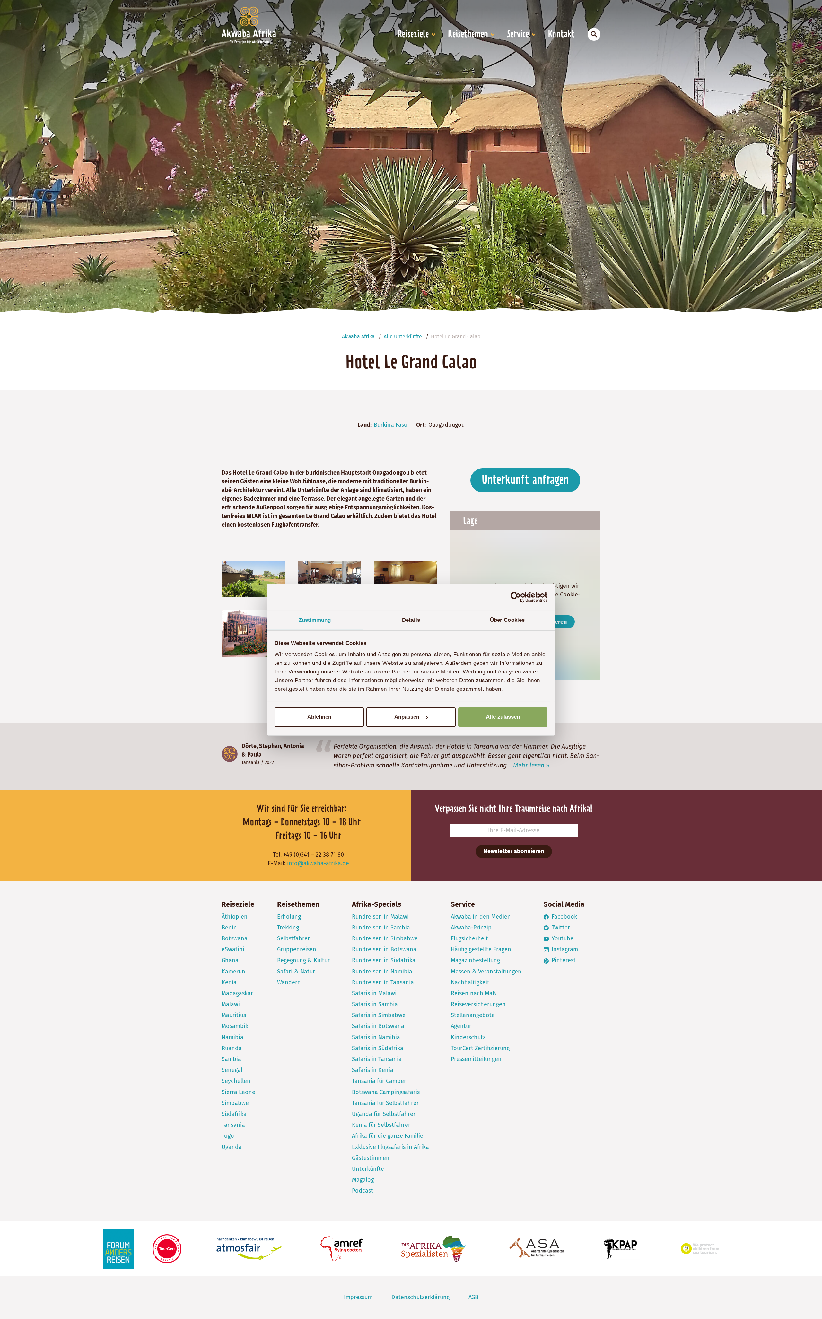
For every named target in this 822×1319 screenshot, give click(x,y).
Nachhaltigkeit (470, 982)
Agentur (461, 1026)
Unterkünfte (368, 1168)
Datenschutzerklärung (420, 1297)
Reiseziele (413, 34)
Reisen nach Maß (473, 993)
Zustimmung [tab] (315, 620)
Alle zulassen (503, 717)
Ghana (230, 960)
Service (518, 34)
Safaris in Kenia (372, 1070)
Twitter (560, 927)
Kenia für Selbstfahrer (381, 1124)
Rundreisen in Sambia (381, 927)
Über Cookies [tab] (507, 620)
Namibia (232, 1037)
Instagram (564, 949)
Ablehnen (319, 717)
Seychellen (236, 1080)
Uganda (232, 1147)
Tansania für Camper (379, 1080)
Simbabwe (235, 1103)
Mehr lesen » (531, 765)
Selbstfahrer (293, 938)
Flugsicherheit (469, 938)
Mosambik (235, 1026)
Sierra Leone (238, 1092)
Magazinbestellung (475, 960)
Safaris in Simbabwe (379, 1015)
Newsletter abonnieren (514, 851)
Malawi (231, 1004)
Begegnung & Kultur (303, 960)
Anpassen (406, 717)
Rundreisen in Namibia (382, 971)
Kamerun (233, 971)
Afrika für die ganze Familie (387, 1135)
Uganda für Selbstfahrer (383, 1114)
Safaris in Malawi (374, 993)
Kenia (229, 982)
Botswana (235, 938)
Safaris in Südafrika (377, 1048)
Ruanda (232, 1048)
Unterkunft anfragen (525, 480)
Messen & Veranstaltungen (486, 971)
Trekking (288, 927)
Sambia (231, 1059)
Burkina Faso (390, 424)
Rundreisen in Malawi (380, 916)
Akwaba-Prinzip (471, 927)
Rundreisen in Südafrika (383, 960)
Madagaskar (237, 993)
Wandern (289, 982)
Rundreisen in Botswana (384, 949)
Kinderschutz (468, 1037)
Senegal (232, 1070)
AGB (473, 1297)
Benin (229, 927)
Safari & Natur (296, 971)
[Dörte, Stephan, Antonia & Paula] (230, 754)
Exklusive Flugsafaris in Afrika (390, 1147)
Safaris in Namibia (376, 1037)
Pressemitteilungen (476, 1059)
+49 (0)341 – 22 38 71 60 (313, 854)
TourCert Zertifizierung (480, 1048)
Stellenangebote (473, 1015)
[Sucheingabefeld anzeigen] (594, 34)
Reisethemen (468, 34)
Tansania (250, 762)
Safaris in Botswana (378, 1026)
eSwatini (233, 949)
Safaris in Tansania (377, 1059)
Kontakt (561, 34)
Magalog (363, 1179)
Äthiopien (235, 916)
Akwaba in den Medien (481, 916)
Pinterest (563, 960)
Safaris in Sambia (375, 1004)
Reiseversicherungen (478, 1004)
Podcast (362, 1190)
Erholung (289, 916)
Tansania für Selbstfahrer (385, 1103)
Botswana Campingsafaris (386, 1092)
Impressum (358, 1297)
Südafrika (234, 1114)
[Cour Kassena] (253, 633)
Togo (228, 1135)
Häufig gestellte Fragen (481, 949)
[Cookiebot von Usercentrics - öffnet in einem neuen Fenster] (519, 597)
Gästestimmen (370, 1157)
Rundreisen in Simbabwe (385, 938)
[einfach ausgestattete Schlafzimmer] (405, 578)
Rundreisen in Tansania (383, 982)
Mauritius (234, 1015)
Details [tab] (411, 620)
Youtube (561, 938)
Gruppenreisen (296, 949)
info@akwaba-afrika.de (318, 863)
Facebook (563, 916)
